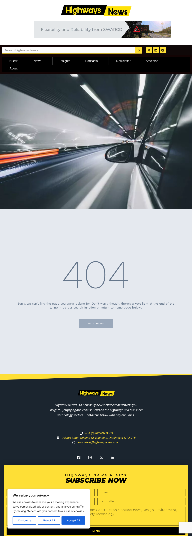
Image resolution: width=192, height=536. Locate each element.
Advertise (152, 61)
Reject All (49, 520)
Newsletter (123, 61)
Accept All (73, 520)
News (37, 61)
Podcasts (91, 61)
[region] (49, 509)
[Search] (138, 50)
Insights (65, 61)
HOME (13, 61)
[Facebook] (163, 50)
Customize (24, 520)
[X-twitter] (149, 50)
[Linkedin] (156, 50)
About (13, 68)
